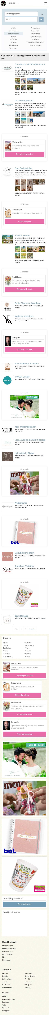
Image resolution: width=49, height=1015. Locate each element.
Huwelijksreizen (7, 951)
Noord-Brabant (7, 656)
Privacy (5, 996)
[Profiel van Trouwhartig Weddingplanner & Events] (7, 67)
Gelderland (6, 653)
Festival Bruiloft (22, 235)
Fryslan (5, 642)
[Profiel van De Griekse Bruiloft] (7, 104)
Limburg (27, 656)
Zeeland (5, 651)
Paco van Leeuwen (24, 350)
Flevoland (27, 651)
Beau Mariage (21, 616)
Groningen (27, 642)
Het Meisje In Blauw (24, 453)
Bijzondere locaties (9, 948)
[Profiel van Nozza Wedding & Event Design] (7, 443)
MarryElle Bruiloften (24, 553)
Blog (3, 957)
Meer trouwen (7, 954)
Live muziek (6, 960)
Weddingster (21, 503)
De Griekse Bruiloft (24, 100)
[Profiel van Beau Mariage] (7, 619)
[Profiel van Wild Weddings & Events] (7, 367)
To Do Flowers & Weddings (28, 303)
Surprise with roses (24, 289)
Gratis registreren (24, 904)
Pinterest (5, 1008)
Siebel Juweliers (24, 222)
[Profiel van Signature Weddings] (7, 569)
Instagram (6, 1011)
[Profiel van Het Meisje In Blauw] (7, 456)
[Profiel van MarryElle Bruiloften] (7, 556)
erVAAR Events (22, 377)
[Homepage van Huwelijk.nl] (3, 3)
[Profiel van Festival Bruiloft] (7, 239)
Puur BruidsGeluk (23, 168)
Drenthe (5, 645)
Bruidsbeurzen (7, 946)
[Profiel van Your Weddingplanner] (7, 430)
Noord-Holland (29, 645)
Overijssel (27, 653)
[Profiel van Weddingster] (7, 506)
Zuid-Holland (7, 648)
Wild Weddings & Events (27, 364)
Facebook (5, 1002)
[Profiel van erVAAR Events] (7, 380)
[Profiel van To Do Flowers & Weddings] (7, 306)
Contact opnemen (8, 999)
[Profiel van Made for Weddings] (7, 320)
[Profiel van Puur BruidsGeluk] (7, 172)
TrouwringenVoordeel (24, 154)
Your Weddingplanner (25, 427)
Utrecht (26, 648)
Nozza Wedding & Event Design (30, 440)
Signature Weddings (24, 566)
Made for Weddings (24, 316)
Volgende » (32, 629)
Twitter (4, 1005)
